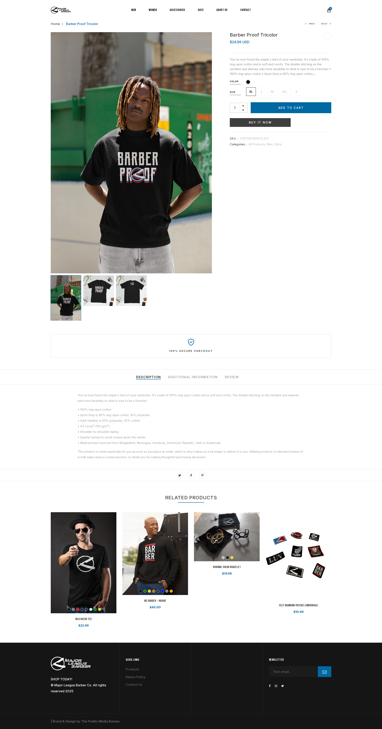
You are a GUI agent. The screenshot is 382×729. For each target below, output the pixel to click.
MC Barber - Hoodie (155, 601)
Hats (201, 10)
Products (132, 669)
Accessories (177, 10)
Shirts (278, 144)
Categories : (238, 144)
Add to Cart (291, 107)
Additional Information (193, 377)
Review (232, 377)
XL (251, 91)
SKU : (234, 138)
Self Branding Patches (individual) (298, 605)
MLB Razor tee (83, 619)
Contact (245, 10)
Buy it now (260, 122)
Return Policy (135, 677)
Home (55, 24)
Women (153, 10)
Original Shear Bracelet (227, 567)
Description (148, 377)
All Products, (257, 144)
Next (324, 24)
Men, (270, 144)
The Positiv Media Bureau (100, 721)
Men (133, 10)
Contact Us (134, 685)
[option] (131, 152)
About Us (222, 10)
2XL (284, 91)
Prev (312, 24)
